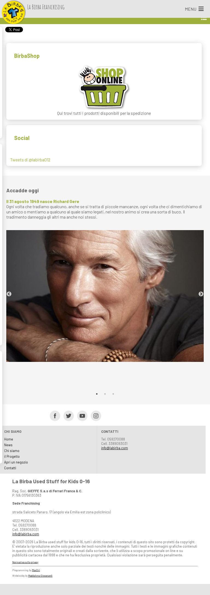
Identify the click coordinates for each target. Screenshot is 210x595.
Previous (9, 294)
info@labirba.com (114, 448)
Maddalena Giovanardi (40, 575)
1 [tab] (97, 394)
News (8, 445)
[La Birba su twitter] (66, 415)
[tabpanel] (105, 280)
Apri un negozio (16, 462)
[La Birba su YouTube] (80, 415)
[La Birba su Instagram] (94, 415)
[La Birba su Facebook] (53, 415)
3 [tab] (113, 394)
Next (201, 294)
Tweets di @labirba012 (30, 159)
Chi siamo (11, 450)
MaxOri (36, 570)
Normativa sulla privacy (25, 562)
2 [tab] (105, 394)
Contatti (10, 468)
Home (8, 439)
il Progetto (12, 456)
